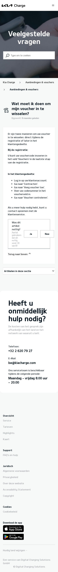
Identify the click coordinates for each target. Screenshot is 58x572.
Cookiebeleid (10, 511)
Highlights (8, 433)
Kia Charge (9, 82)
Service (7, 420)
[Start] (13, 5)
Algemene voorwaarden (16, 470)
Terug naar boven (18, 254)
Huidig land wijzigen (14, 550)
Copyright (8, 495)
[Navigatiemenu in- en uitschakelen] (53, 5)
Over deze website (13, 483)
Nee (47, 233)
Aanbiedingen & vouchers (40, 82)
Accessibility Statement (17, 489)
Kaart (6, 439)
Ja (31, 233)
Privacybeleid (10, 477)
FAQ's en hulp (10, 455)
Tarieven (8, 426)
